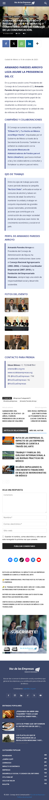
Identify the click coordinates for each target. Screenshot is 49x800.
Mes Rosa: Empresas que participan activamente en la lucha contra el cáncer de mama (37, 416)
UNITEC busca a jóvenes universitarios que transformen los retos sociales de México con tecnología (22, 604)
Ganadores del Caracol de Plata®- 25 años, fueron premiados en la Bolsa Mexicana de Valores (13, 416)
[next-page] (7, 481)
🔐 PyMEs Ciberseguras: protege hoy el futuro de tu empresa (23, 580)
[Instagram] (14, 695)
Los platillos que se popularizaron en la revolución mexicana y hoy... (29, 737)
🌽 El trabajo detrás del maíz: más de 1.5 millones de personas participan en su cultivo (23, 588)
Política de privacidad (24, 797)
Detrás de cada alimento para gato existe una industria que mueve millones (22, 595)
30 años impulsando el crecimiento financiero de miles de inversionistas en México (30, 471)
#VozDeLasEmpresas (10, 401)
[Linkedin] (29, 43)
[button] (45, 3)
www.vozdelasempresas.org (20, 372)
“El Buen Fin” (13, 131)
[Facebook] (6, 43)
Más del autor (36, 430)
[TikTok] (27, 695)
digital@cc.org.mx (29, 689)
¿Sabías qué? (7, 16)
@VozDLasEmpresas (20, 376)
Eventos (25, 16)
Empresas (17, 16)
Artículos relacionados (15, 430)
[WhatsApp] (21, 43)
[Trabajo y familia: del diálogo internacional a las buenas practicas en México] (8, 455)
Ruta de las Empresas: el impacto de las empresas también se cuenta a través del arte (29, 442)
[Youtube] (40, 695)
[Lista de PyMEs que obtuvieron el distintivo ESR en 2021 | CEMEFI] (8, 727)
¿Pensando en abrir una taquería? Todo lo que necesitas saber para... (27, 714)
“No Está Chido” (15, 189)
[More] (37, 43)
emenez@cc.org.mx (16, 368)
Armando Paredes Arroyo (28, 401)
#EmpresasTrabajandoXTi (22, 398)
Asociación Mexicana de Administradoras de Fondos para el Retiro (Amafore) (24, 153)
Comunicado (7, 458)
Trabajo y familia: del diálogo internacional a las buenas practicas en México (30, 456)
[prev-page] (3, 481)
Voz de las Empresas (37, 795)
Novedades (34, 16)
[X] (13, 43)
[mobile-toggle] (4, 3)
